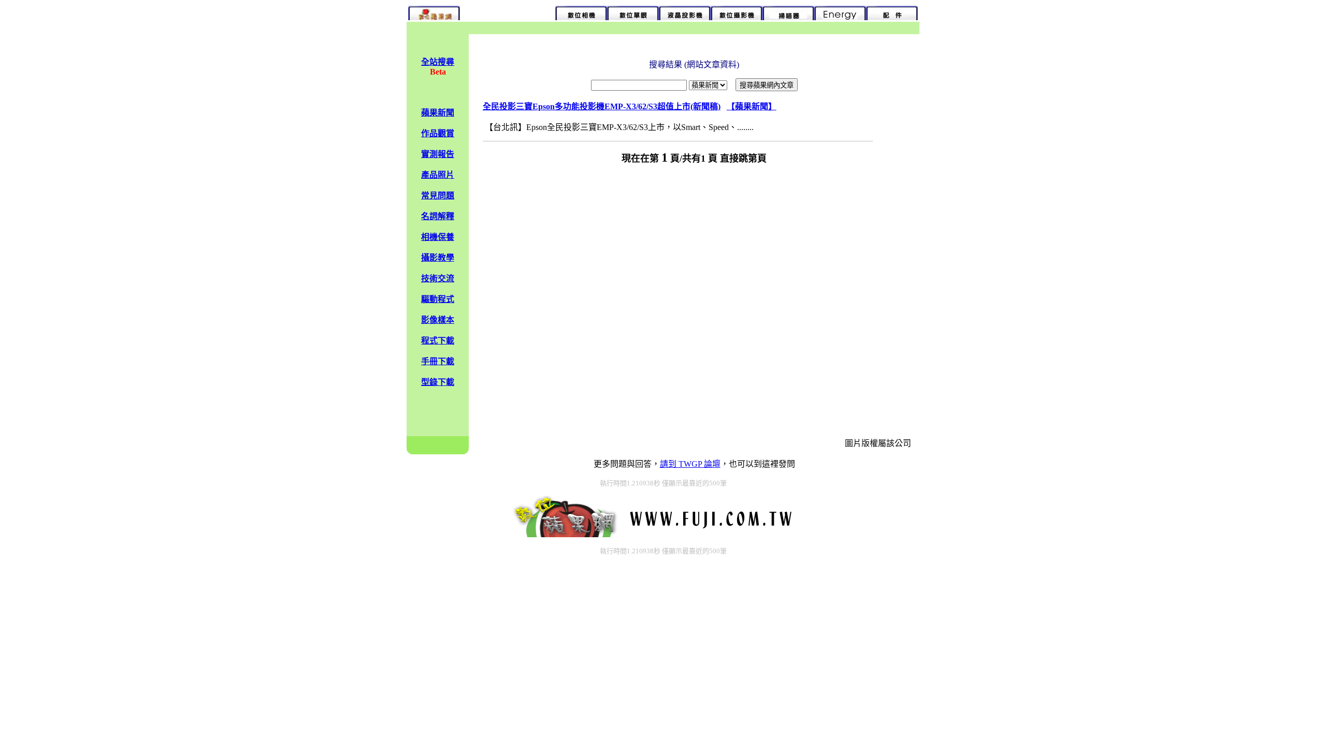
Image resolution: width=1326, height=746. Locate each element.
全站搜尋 (437, 62)
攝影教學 (437, 257)
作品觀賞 (437, 133)
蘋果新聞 (437, 112)
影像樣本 (437, 319)
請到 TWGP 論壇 (690, 464)
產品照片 (437, 174)
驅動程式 (437, 299)
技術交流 (437, 278)
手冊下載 (437, 361)
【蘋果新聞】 (751, 106)
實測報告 (437, 154)
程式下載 (437, 340)
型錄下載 (437, 382)
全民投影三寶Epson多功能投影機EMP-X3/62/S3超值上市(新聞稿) (601, 106)
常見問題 (437, 195)
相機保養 (437, 237)
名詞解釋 (437, 216)
